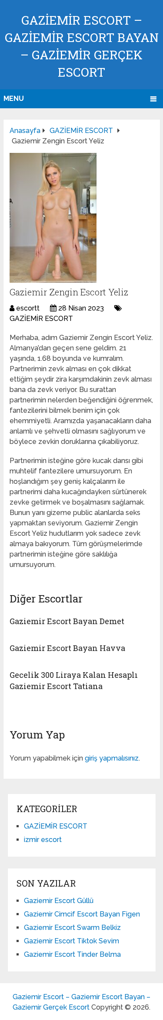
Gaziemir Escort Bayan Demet (67, 621)
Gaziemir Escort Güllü (58, 901)
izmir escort (43, 839)
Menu (13, 98)
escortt (28, 308)
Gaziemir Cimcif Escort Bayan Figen (82, 914)
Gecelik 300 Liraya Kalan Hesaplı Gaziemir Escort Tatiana (74, 680)
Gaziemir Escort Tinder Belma (72, 954)
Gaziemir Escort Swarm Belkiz (72, 927)
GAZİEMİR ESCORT (41, 318)
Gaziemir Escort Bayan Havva (67, 648)
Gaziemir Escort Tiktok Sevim (71, 941)
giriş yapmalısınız (112, 758)
